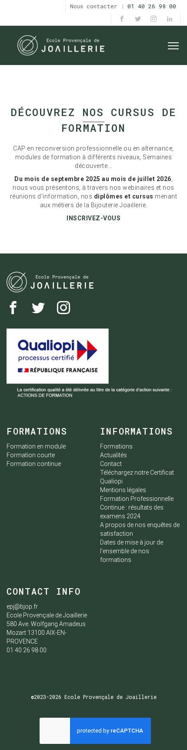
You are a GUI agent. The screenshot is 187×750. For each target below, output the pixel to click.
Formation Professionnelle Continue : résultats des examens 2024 (137, 507)
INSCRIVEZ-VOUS (93, 218)
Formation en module (36, 446)
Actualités (113, 455)
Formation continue (34, 463)
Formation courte (31, 455)
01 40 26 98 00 (151, 6)
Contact (111, 463)
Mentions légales (123, 489)
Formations (116, 446)
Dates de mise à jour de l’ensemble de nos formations (131, 551)
